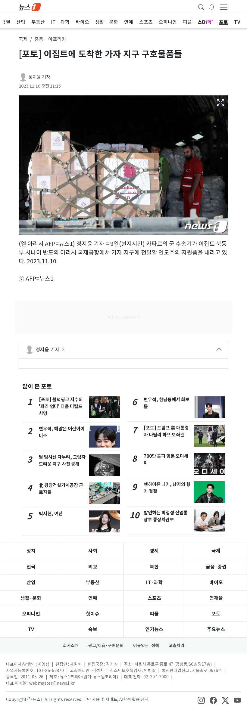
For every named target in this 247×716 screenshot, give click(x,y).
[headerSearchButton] (201, 6)
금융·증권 (216, 567)
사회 (92, 551)
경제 (154, 551)
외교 (92, 567)
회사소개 (71, 645)
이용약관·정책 (146, 645)
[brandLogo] (30, 6)
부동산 (92, 582)
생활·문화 (30, 598)
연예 (92, 598)
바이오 (216, 582)
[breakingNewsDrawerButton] (212, 6)
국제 (215, 551)
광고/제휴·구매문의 (106, 645)
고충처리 (176, 645)
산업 (31, 582)
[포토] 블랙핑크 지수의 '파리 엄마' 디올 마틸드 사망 (61, 406)
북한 (154, 567)
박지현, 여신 (51, 513)
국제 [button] (23, 39)
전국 (31, 567)
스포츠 (154, 598)
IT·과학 (154, 582)
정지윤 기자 (39, 77)
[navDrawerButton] (223, 7)
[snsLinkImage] (201, 700)
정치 (31, 551)
